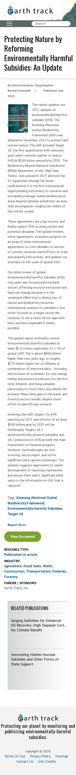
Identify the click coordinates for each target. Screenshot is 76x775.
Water (48, 566)
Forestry (11, 576)
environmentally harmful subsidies (35, 508)
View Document (23, 536)
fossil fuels (32, 566)
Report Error (17, 525)
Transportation (38, 571)
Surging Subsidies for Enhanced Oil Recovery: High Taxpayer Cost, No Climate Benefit (38, 625)
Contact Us (24, 761)
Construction (14, 571)
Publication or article (20, 554)
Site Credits (47, 761)
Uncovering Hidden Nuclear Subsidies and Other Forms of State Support (35, 659)
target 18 (15, 514)
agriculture (13, 566)
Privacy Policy (40, 756)
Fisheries (59, 571)
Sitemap (61, 756)
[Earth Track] (30, 10)
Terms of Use (14, 756)
